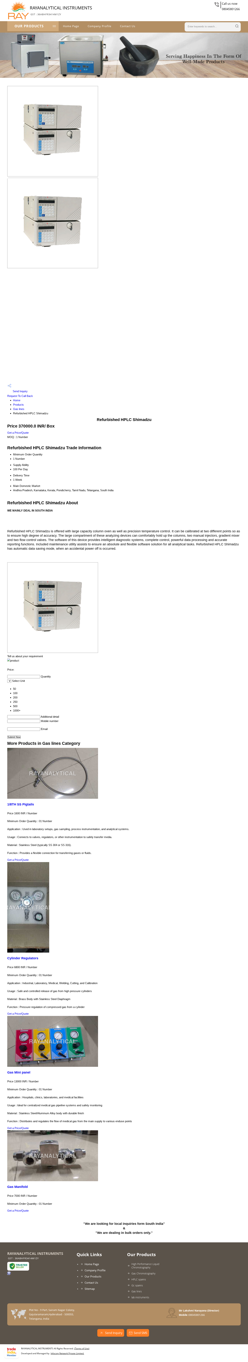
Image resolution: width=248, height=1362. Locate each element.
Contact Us (127, 26)
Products (18, 404)
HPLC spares (138, 1279)
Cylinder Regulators (22, 958)
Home (16, 400)
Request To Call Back (20, 395)
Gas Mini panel (18, 1072)
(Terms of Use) (81, 1348)
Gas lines (18, 409)
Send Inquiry (20, 391)
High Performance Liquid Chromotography (145, 1265)
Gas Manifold (17, 1187)
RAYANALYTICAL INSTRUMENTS (61, 10)
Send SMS (140, 1333)
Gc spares (137, 1285)
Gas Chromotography (143, 1273)
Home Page (71, 26)
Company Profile (99, 26)
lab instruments (140, 1297)
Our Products (29, 26)
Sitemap (90, 1289)
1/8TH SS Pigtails (20, 804)
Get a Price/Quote (18, 432)
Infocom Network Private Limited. (67, 1353)
